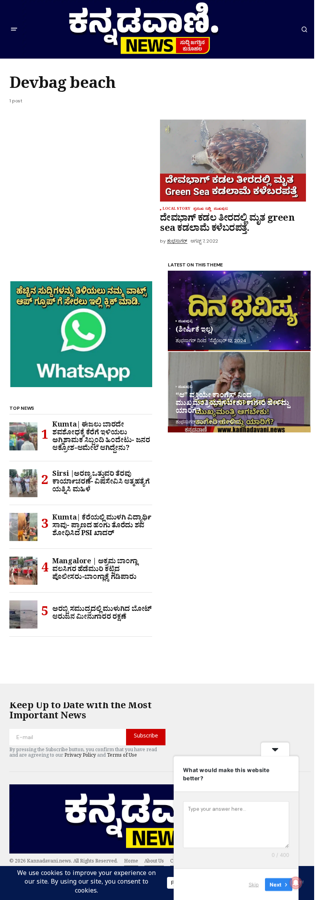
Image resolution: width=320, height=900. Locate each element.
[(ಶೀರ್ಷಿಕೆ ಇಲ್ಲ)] (239, 311)
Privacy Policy (80, 756)
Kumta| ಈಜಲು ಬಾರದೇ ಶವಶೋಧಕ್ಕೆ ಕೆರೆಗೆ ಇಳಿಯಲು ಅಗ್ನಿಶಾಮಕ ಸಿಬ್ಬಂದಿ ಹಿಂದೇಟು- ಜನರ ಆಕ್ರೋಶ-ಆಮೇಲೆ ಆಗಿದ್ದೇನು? (101, 437)
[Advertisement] (84, 177)
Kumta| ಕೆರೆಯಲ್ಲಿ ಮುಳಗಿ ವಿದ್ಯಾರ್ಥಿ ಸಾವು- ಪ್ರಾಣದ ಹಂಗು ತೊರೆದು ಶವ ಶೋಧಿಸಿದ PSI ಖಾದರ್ (101, 526)
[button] (14, 29)
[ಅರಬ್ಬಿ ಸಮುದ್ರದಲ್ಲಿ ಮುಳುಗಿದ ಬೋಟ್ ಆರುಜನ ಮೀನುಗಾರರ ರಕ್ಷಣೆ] (23, 614)
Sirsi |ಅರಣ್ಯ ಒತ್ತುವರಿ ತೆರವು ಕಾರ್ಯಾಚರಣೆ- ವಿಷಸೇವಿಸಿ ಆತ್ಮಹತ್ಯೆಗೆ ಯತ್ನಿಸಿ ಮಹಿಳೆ (101, 483)
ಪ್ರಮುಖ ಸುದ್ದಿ (202, 210)
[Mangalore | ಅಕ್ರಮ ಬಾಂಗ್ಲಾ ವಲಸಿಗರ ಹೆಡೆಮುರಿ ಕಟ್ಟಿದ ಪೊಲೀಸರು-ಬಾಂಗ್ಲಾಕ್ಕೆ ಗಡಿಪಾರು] (23, 571)
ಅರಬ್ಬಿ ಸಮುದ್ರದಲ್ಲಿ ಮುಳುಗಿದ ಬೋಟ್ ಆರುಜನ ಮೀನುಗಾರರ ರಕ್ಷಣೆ (102, 614)
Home (131, 862)
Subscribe (146, 737)
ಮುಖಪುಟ (221, 210)
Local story (176, 210)
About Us (154, 862)
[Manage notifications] (296, 883)
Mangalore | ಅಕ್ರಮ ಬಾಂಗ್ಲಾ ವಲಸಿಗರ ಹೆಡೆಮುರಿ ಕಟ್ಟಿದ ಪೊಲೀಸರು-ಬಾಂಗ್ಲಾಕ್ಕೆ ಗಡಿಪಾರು (95, 570)
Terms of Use (122, 756)
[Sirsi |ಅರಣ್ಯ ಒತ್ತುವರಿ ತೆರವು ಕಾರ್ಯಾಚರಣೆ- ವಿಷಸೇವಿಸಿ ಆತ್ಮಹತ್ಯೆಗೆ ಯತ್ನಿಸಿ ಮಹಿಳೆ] (23, 483)
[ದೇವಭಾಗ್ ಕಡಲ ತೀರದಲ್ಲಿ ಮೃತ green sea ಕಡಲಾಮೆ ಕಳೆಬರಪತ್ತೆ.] (233, 161)
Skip (254, 884)
